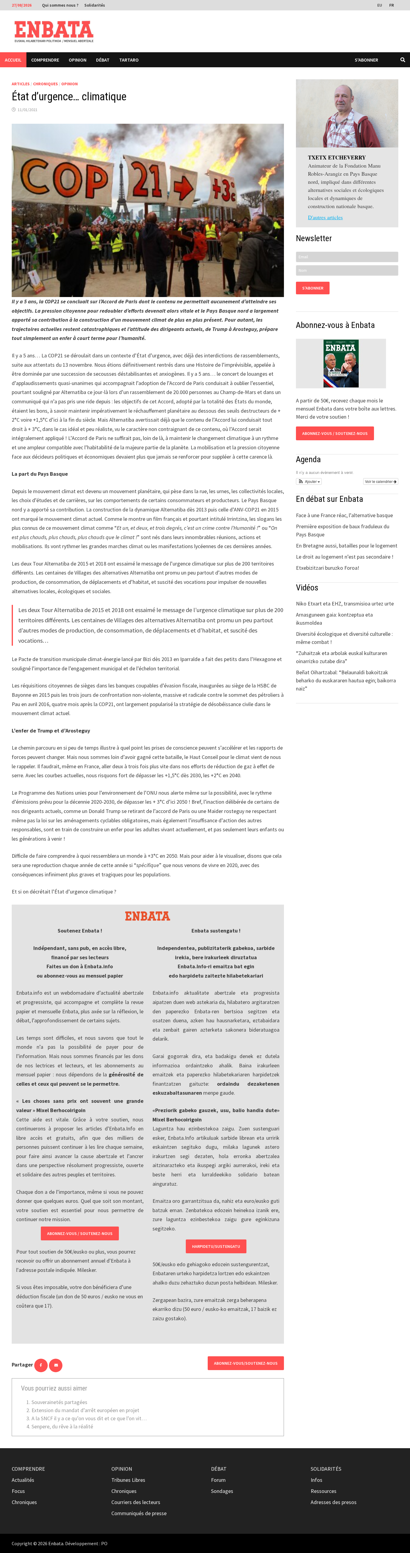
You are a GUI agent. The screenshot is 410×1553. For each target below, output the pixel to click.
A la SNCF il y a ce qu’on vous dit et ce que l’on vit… (89, 1418)
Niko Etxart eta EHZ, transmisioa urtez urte (345, 603)
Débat (103, 60)
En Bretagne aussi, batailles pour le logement (346, 545)
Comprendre (45, 60)
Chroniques (45, 83)
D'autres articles (325, 217)
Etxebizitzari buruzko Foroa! (327, 567)
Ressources (323, 1491)
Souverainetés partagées (59, 1402)
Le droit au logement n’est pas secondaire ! (344, 556)
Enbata (55, 1543)
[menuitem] (380, 4)
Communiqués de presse (139, 1513)
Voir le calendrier (379, 481)
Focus (18, 1491)
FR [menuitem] (391, 5)
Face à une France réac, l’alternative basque (344, 515)
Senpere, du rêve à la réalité (62, 1426)
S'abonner (366, 60)
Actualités (23, 1479)
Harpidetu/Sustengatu (216, 1246)
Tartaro (129, 60)
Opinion (77, 60)
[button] (308, 481)
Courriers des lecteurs (135, 1502)
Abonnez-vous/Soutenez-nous (246, 1363)
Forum (218, 1479)
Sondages (222, 1491)
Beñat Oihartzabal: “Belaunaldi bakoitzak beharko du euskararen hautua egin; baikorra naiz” (346, 680)
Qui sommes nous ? (60, 5)
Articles (21, 83)
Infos (316, 1479)
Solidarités (94, 5)
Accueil (13, 60)
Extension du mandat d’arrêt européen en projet (85, 1410)
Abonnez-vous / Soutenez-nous (80, 1233)
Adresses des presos (334, 1502)
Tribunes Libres (128, 1479)
